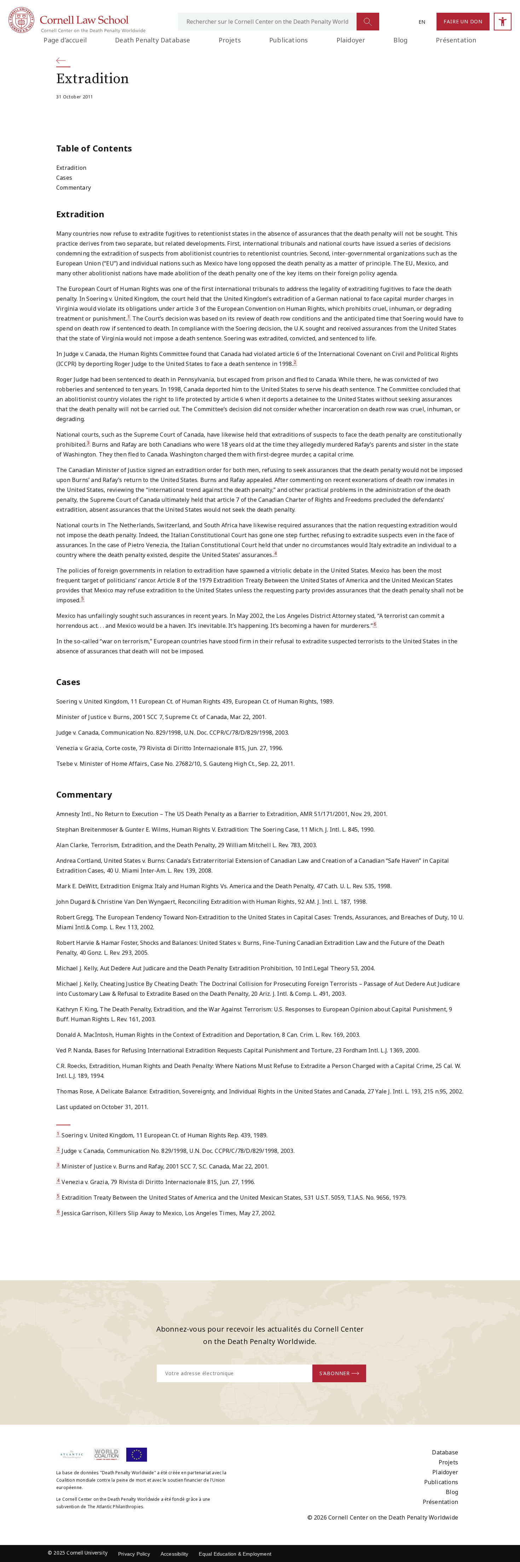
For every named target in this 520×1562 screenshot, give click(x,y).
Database (445, 1452)
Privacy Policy (134, 1554)
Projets (230, 40)
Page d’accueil (65, 40)
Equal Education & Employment (235, 1554)
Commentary (73, 187)
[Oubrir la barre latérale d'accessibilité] (503, 21)
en (421, 21)
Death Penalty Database (152, 40)
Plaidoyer (350, 40)
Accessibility (175, 1554)
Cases (64, 178)
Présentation (456, 40)
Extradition (71, 168)
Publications (288, 40)
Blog (400, 40)
